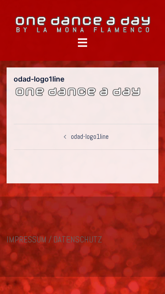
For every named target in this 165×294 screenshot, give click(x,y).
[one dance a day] (82, 23)
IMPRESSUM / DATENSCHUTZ (54, 239)
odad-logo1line (90, 136)
